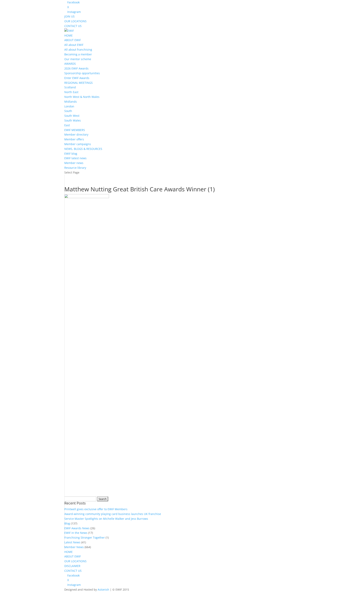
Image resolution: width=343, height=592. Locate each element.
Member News (74, 547)
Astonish (103, 589)
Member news (73, 163)
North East (71, 92)
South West (71, 116)
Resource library (75, 168)
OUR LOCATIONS (75, 21)
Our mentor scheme (77, 59)
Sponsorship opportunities (82, 73)
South (68, 111)
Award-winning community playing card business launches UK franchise (112, 514)
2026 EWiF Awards (76, 68)
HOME (68, 35)
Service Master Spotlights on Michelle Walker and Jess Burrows (106, 519)
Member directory (76, 134)
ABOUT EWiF (72, 40)
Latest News (72, 542)
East (67, 125)
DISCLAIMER (72, 566)
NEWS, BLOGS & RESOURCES (83, 149)
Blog (67, 523)
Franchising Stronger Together (84, 537)
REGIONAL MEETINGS (78, 83)
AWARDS (70, 64)
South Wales (72, 120)
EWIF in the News (75, 533)
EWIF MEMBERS (74, 130)
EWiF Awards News (77, 528)
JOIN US (69, 16)
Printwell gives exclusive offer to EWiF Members (95, 509)
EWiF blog (70, 153)
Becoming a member (78, 54)
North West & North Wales (81, 97)
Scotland (70, 87)
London (69, 106)
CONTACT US (73, 26)
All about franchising (78, 49)
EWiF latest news (75, 158)
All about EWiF (73, 45)
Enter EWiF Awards (76, 78)
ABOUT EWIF (72, 556)
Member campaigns (77, 144)
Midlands (70, 101)
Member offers (74, 139)
